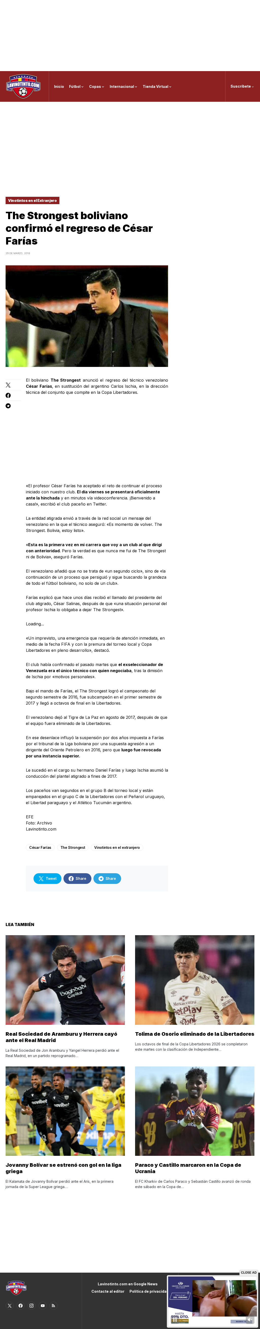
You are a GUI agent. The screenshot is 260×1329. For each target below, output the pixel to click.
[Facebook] (21, 1306)
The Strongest (72, 847)
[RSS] (54, 1306)
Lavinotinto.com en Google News (128, 1284)
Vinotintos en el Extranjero (32, 200)
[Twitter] (10, 1306)
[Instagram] (31, 1306)
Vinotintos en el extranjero (117, 847)
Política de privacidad (149, 1291)
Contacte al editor (107, 1291)
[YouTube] (43, 1306)
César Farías (40, 847)
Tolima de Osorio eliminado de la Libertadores (194, 1034)
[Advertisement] (130, 35)
